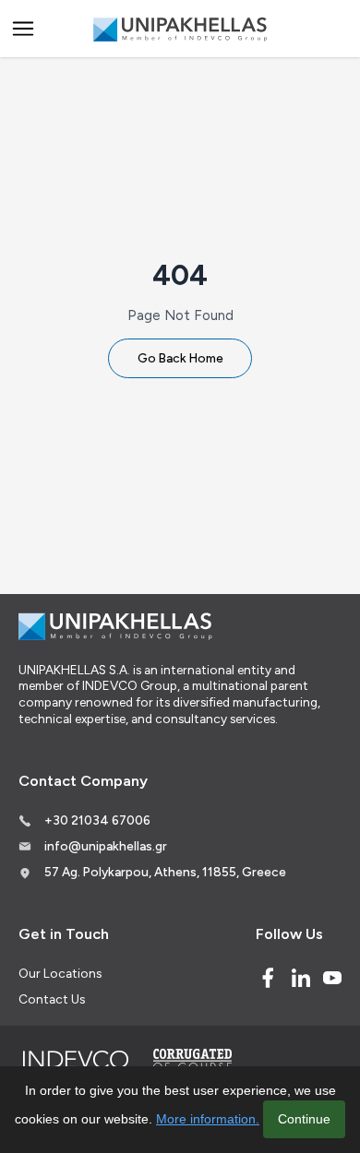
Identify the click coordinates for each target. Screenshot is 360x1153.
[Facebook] (268, 978)
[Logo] (180, 29)
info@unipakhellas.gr (105, 845)
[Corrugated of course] (194, 1060)
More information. (207, 1118)
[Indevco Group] (75, 1060)
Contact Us (51, 999)
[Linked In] (301, 978)
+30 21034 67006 (97, 820)
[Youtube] (332, 977)
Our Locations (60, 973)
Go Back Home (180, 358)
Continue (304, 1118)
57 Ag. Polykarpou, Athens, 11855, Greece (165, 871)
